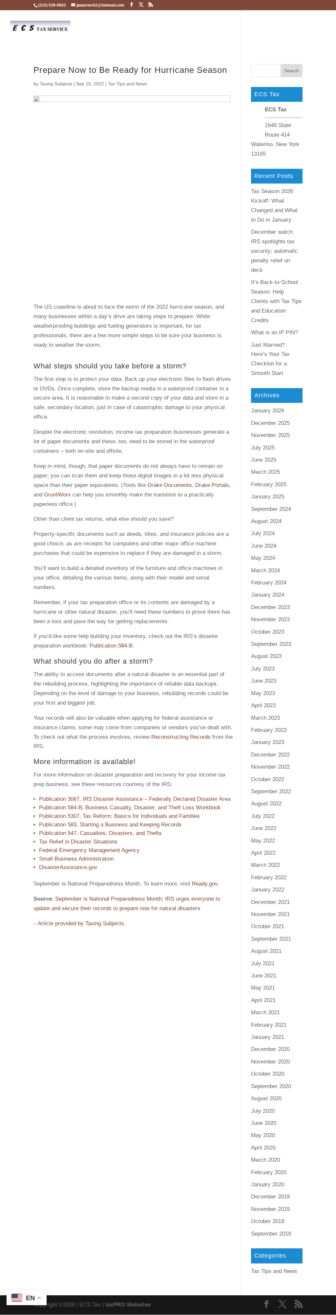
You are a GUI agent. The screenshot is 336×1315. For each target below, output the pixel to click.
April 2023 (263, 705)
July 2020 (263, 1111)
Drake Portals (212, 485)
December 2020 (270, 1049)
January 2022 (267, 890)
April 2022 (263, 853)
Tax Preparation (229, 27)
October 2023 (267, 632)
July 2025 (263, 448)
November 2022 (270, 767)
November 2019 (270, 1209)
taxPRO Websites (128, 1305)
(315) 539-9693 (52, 5)
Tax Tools (270, 27)
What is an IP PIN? (274, 332)
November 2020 (270, 1062)
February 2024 (268, 583)
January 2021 (267, 1037)
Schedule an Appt (178, 27)
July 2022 (263, 816)
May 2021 (263, 988)
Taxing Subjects (56, 83)
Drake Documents (170, 485)
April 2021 (263, 1000)
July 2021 (263, 963)
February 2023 (268, 730)
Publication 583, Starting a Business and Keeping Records (110, 825)
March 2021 (265, 1012)
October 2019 (267, 1221)
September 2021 (271, 939)
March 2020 (265, 1160)
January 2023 (267, 742)
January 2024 (267, 595)
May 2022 (263, 841)
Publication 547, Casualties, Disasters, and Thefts (100, 833)
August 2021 (266, 951)
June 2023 (263, 681)
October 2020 (267, 1074)
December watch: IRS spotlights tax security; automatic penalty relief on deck (274, 251)
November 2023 (270, 619)
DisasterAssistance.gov (68, 867)
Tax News (302, 27)
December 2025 (270, 423)
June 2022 (263, 828)
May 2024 (263, 558)
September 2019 (271, 1234)
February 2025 (268, 484)
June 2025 (263, 460)
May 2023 (263, 693)
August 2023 (266, 656)
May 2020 (263, 1135)
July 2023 (263, 669)
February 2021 (268, 1025)
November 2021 (270, 914)
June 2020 (263, 1123)
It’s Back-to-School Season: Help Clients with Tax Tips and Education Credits (276, 301)
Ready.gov (205, 884)
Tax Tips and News (127, 83)
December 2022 (270, 755)
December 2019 (270, 1197)
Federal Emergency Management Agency (89, 850)
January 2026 (267, 410)
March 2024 (265, 570)
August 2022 (266, 803)
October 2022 (267, 779)
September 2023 (271, 644)
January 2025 (267, 496)
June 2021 (263, 976)
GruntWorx (57, 495)
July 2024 (263, 533)
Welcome (135, 27)
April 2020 (263, 1148)
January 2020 (267, 1184)
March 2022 (265, 865)
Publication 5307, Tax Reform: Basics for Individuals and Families (119, 816)
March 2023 (265, 718)
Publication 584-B (111, 646)
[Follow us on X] (141, 4)
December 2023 (270, 607)
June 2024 (263, 546)
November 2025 (270, 435)
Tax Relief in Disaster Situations (78, 842)
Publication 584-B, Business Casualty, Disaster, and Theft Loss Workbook (130, 807)
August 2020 (266, 1098)
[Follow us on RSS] (150, 4)
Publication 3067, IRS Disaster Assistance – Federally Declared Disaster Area (134, 799)
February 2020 (268, 1172)
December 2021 (270, 902)
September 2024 (271, 509)
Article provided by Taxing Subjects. (82, 923)
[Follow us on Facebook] (131, 4)
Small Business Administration (76, 859)
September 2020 (271, 1086)
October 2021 (267, 926)
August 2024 (266, 521)
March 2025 (265, 472)
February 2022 (268, 877)
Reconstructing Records (181, 737)
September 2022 (271, 791)
